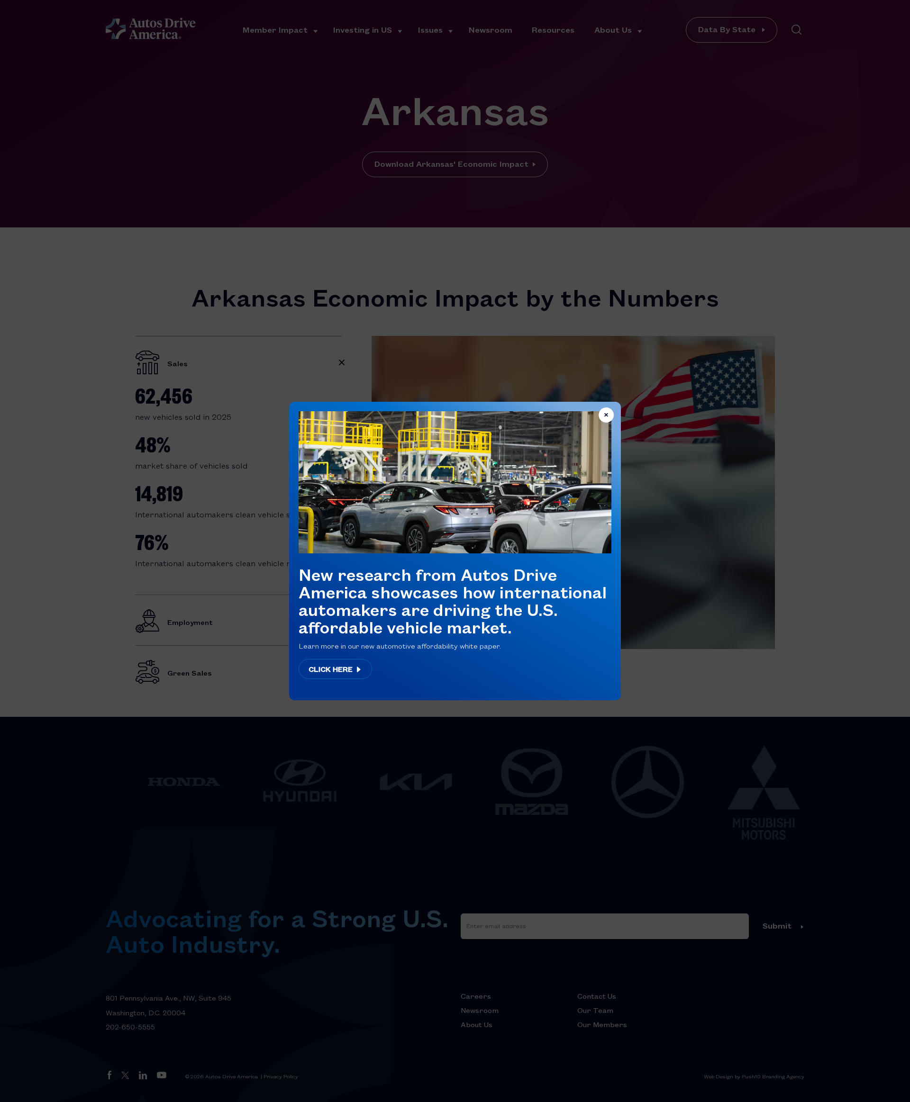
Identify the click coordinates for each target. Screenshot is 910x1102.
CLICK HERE (332, 669)
